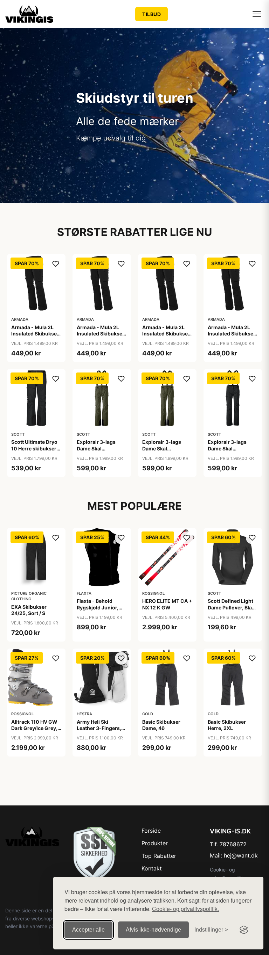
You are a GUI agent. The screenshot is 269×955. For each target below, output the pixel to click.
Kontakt (152, 868)
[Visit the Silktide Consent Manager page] (243, 929)
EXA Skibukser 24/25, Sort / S (29, 610)
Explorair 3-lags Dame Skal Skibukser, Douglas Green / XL (165, 451)
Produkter (155, 843)
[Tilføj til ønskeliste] (55, 264)
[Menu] (257, 14)
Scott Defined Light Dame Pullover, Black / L (232, 607)
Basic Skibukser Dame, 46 (161, 725)
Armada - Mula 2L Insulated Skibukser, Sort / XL (232, 333)
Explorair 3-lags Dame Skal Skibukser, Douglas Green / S (100, 451)
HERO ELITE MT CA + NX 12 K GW (167, 604)
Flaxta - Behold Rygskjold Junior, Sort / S (97, 607)
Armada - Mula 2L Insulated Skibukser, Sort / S (166, 333)
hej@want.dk (241, 855)
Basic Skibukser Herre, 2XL (227, 725)
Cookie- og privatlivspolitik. (185, 909)
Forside (151, 830)
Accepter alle (88, 930)
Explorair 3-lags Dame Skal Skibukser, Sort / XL (231, 448)
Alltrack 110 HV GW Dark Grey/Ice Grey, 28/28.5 (34, 728)
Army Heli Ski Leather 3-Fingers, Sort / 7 (99, 728)
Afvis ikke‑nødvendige (153, 930)
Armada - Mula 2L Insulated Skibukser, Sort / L (35, 333)
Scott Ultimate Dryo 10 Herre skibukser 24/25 (34, 448)
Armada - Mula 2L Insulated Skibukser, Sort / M (101, 333)
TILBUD (151, 14)
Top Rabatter (159, 855)
